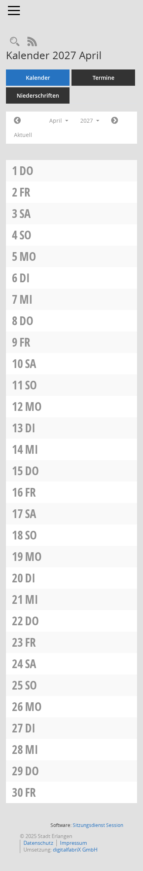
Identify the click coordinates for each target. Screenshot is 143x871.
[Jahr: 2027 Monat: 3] (17, 121)
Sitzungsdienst (98, 825)
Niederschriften (38, 95)
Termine (103, 77)
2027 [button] (87, 120)
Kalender (38, 77)
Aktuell (23, 135)
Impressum (73, 842)
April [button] (56, 120)
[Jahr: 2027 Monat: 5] (114, 121)
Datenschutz (38, 842)
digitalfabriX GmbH (75, 849)
